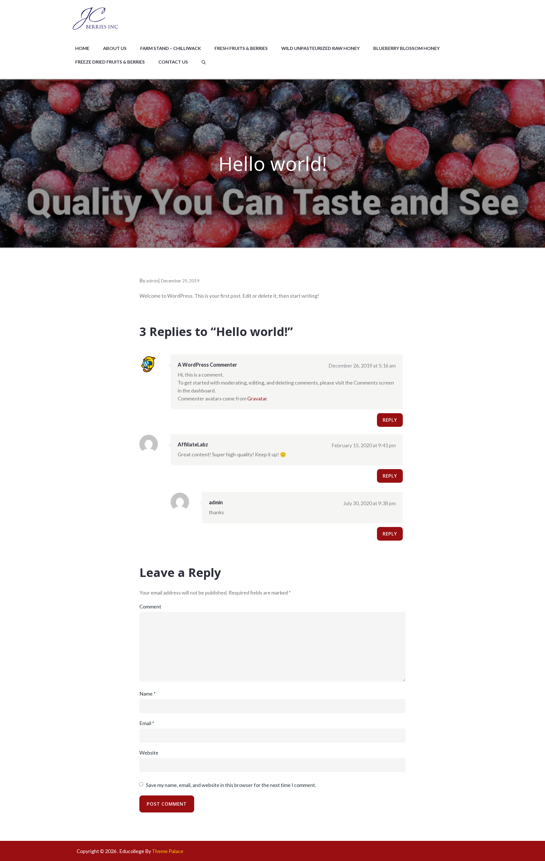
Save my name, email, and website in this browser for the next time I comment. (231, 785)
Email (146, 723)
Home (82, 48)
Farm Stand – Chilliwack (170, 48)
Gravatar (257, 398)
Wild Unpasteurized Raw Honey (320, 48)
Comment (150, 606)
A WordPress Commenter (207, 365)
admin (152, 280)
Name (147, 693)
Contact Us (173, 61)
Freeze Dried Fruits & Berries (110, 61)
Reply (390, 420)
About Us (115, 48)
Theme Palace (167, 851)
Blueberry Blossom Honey (406, 48)
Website (148, 752)
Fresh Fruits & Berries (241, 48)
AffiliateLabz (193, 444)
